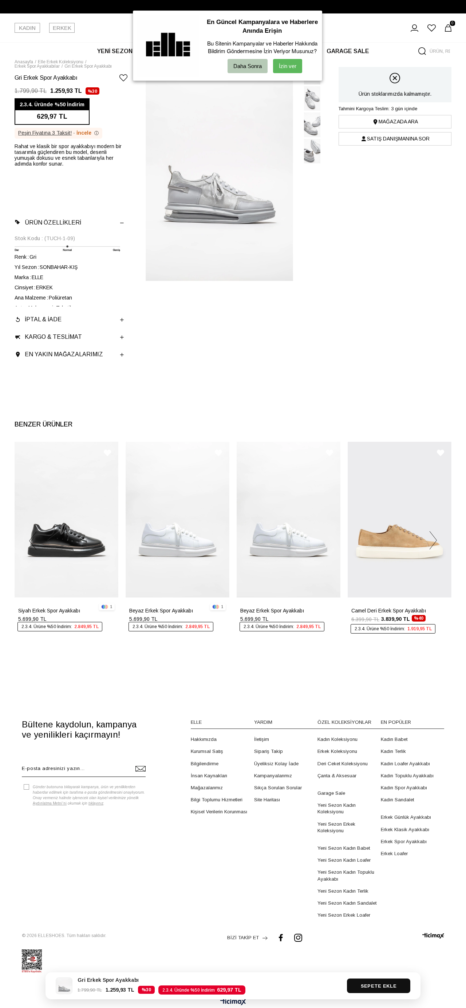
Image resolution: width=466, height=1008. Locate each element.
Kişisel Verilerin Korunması (219, 811)
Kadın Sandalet (397, 799)
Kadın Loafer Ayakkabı (405, 763)
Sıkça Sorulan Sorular (278, 787)
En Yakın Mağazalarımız (64, 354)
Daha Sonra (247, 66)
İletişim (261, 739)
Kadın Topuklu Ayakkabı (407, 775)
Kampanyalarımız (273, 775)
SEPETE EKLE (378, 986)
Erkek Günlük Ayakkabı (406, 817)
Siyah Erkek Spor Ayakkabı (49, 611)
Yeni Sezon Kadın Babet (343, 848)
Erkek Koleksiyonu (337, 751)
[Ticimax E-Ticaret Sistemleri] (233, 1002)
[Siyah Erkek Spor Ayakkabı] (66, 520)
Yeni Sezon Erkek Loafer (343, 915)
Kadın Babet (394, 739)
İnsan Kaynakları (209, 775)
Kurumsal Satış (207, 751)
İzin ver (287, 66)
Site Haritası (267, 799)
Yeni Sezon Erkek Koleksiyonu (336, 827)
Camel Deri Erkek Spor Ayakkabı (388, 611)
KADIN (27, 28)
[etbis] (32, 961)
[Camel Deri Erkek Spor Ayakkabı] (399, 520)
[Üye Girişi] (414, 28)
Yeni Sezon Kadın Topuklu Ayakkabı (345, 875)
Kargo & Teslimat (53, 337)
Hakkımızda (204, 739)
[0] (448, 28)
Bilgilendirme (204, 763)
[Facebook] (281, 937)
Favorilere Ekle (107, 453)
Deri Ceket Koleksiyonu (342, 763)
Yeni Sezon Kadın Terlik (342, 891)
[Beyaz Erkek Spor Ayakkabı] (177, 520)
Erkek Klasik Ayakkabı (405, 829)
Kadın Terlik (393, 751)
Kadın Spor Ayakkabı (404, 787)
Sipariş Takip (268, 751)
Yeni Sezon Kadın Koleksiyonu (336, 808)
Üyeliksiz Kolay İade (276, 763)
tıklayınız (95, 803)
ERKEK (62, 28)
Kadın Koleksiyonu (337, 739)
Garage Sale (331, 793)
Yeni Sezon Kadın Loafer (344, 860)
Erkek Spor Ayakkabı (404, 841)
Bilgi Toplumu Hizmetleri (216, 799)
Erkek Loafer (394, 853)
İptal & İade (43, 319)
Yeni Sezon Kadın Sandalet (346, 903)
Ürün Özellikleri (53, 222)
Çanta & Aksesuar (336, 775)
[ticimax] (433, 935)
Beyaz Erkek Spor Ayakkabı (161, 611)
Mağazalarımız (207, 787)
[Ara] (422, 51)
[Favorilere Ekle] (123, 79)
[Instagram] (298, 937)
